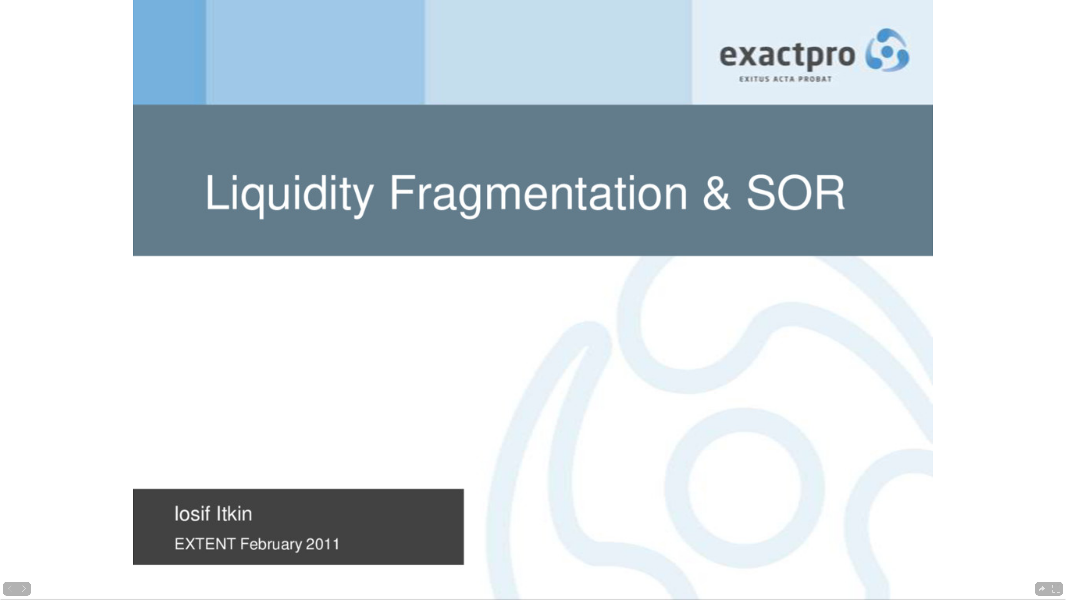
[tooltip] (1042, 588)
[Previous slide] (10, 588)
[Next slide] (24, 588)
